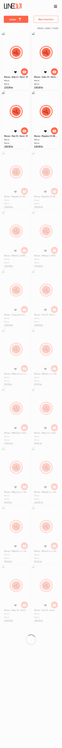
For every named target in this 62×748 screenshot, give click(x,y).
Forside (40, 28)
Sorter (13, 19)
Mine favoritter (46, 19)
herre (47, 28)
